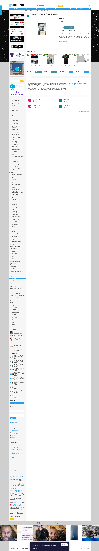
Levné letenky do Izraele (16, 293)
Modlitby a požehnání (15, 159)
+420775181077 (14, 432)
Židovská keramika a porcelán (16, 271)
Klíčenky (13, 163)
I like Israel (14, 180)
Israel (13, 177)
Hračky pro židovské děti (15, 261)
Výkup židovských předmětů (16, 288)
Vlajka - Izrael (14, 146)
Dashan (13, 209)
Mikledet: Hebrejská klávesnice (17, 149)
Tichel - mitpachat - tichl (16, 259)
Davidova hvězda (15, 186)
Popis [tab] (29, 77)
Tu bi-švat (14, 196)
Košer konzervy (14, 233)
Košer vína (12, 239)
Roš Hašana (14, 204)
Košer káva (13, 226)
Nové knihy (13, 278)
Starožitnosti (12, 268)
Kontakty (14, 451)
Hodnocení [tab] (35, 77)
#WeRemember (82, 83)
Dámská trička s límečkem (17, 212)
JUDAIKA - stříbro (15, 132)
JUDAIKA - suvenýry (14, 100)
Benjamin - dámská (16, 216)
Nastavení (35, 548)
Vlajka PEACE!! (15, 147)
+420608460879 (14, 433)
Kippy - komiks (14, 258)
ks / (17, 403)
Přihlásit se (13, 418)
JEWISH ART (13, 286)
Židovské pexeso (14, 144)
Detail (71, 71)
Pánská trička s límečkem (16, 174)
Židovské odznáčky (15, 164)
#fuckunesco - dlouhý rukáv (17, 206)
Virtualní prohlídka (15, 456)
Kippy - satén (14, 254)
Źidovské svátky (15, 194)
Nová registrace (13, 420)
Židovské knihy (13, 276)
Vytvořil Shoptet (86, 548)
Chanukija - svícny (15, 103)
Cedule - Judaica (14, 166)
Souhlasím (64, 544)
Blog (13, 457)
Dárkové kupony (13, 273)
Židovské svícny (14, 102)
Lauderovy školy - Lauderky (17, 192)
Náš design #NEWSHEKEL (16, 221)
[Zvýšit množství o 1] (63, 26)
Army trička (14, 187)
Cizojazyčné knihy (15, 280)
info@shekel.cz (14, 430)
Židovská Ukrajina (15, 207)
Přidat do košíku (69, 27)
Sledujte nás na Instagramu (51, 523)
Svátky (11, 300)
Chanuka (14, 199)
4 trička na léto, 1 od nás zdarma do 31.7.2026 (16, 477)
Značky (11, 302)
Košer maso (13, 231)
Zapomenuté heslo (13, 422)
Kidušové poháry (14, 120)
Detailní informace (63, 41)
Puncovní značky (15, 454)
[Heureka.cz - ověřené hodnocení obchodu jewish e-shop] (17, 87)
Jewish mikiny (13, 275)
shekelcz (13, 437)
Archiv (12, 519)
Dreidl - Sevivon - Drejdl (16, 113)
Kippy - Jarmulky (13, 248)
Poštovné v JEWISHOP (17, 449)
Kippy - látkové (14, 256)
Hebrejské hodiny (15, 108)
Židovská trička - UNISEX (16, 175)
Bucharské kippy (14, 251)
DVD (11, 283)
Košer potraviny (13, 222)
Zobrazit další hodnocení (84, 111)
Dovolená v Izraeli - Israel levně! (16, 291)
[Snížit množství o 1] (63, 28)
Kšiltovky (13, 249)
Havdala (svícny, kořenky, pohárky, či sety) (16, 123)
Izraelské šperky (15, 134)
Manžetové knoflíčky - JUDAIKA (18, 156)
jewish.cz (13, 435)
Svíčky (12, 170)
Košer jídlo (13, 229)
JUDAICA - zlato (15, 136)
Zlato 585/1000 (15, 139)
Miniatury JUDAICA (15, 152)
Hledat (60, 5)
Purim (13, 197)
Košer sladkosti (14, 234)
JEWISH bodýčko (15, 219)
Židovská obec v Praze (15, 246)
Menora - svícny (15, 105)
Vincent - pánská (15, 189)
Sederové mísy (14, 110)
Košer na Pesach (14, 238)
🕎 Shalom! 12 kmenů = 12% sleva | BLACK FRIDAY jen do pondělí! (16, 491)
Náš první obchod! (15, 458)
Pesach (13, 201)
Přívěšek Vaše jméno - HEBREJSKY (16, 127)
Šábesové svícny (15, 107)
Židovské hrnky (14, 161)
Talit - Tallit (13, 115)
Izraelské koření (14, 224)
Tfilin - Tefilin (14, 151)
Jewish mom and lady (16, 217)
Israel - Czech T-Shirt (16, 184)
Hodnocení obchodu (16, 452)
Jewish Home (13, 244)
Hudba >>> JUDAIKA (15, 158)
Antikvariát (13, 281)
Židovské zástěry (13, 266)
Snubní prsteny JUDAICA (17, 137)
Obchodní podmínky (48, 1)
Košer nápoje (14, 236)
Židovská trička (13, 172)
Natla (12, 154)
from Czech (14, 179)
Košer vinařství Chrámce (16, 241)
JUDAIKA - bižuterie (16, 131)
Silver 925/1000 (15, 141)
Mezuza (13, 118)
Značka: (56, 15)
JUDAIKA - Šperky (15, 129)
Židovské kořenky (15, 142)
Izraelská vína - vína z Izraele (17, 243)
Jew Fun (13, 182)
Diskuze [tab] (41, 77)
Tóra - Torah (13, 112)
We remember (77, 84)
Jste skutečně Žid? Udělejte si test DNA (17, 298)
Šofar (12, 117)
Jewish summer (15, 214)
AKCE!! (11, 290)
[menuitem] (14, 9)
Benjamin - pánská (15, 191)
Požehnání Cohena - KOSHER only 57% (17, 296)
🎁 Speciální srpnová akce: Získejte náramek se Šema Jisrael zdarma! (16, 505)
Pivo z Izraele (14, 227)
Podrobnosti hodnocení (46, 15)
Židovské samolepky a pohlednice (16, 169)
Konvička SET (13, 285)
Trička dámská (14, 211)
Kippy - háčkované (15, 253)
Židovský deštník (13, 263)
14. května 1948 (15, 202)
